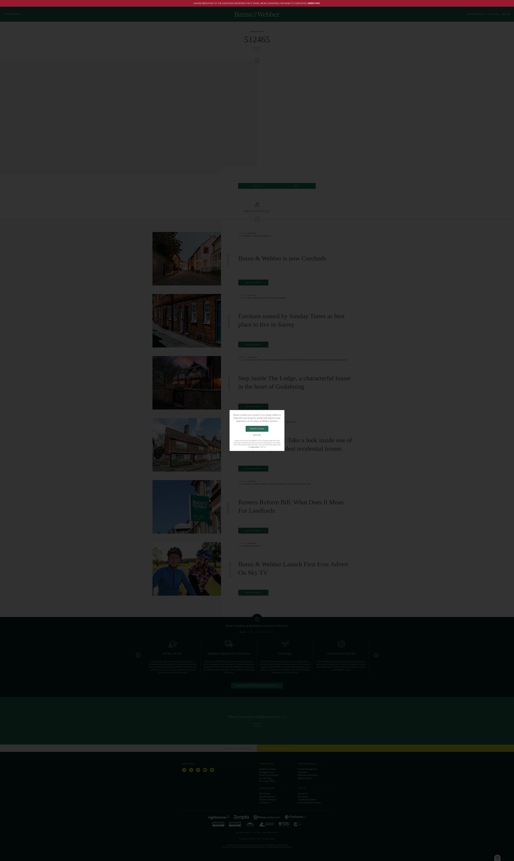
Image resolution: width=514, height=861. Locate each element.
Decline (257, 435)
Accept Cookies (257, 429)
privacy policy (254, 447)
